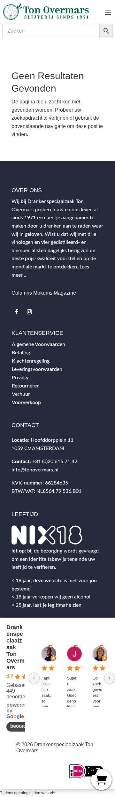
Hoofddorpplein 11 (52, 440)
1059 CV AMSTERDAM (38, 448)
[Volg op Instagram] (29, 312)
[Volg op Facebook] (17, 312)
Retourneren (26, 385)
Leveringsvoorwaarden (37, 369)
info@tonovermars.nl (35, 469)
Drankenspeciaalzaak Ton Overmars (15, 647)
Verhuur (21, 394)
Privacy (20, 377)
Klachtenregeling (31, 361)
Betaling (21, 352)
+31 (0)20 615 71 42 (54, 461)
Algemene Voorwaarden (38, 344)
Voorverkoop (26, 402)
